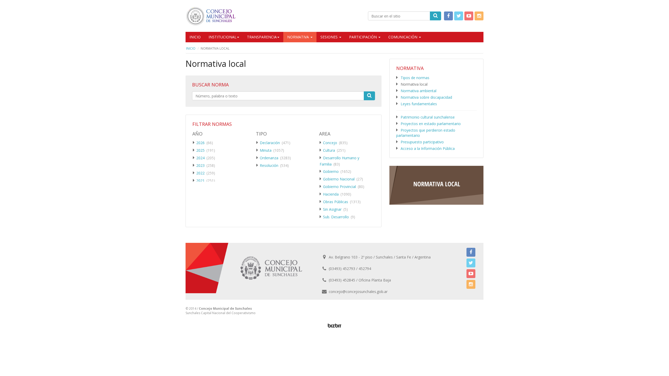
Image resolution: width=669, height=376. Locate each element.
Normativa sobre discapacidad (426, 97)
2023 (200, 165)
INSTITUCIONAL (223, 36)
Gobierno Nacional (339, 179)
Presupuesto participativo (422, 141)
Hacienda (331, 194)
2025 (200, 150)
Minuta (266, 150)
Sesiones (329, 36)
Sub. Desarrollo (336, 216)
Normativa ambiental (418, 90)
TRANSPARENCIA (262, 36)
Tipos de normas (415, 77)
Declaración (270, 142)
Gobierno (331, 171)
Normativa (298, 36)
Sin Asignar (332, 209)
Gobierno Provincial (339, 186)
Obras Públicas (335, 201)
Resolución (269, 165)
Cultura (329, 150)
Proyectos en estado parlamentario (431, 123)
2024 (200, 157)
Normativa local (414, 84)
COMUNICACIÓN (403, 36)
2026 (200, 142)
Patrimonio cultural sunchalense (428, 117)
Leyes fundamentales (419, 103)
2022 (200, 173)
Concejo (330, 142)
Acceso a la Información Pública (428, 148)
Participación (363, 36)
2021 (200, 180)
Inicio (195, 36)
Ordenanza (269, 157)
